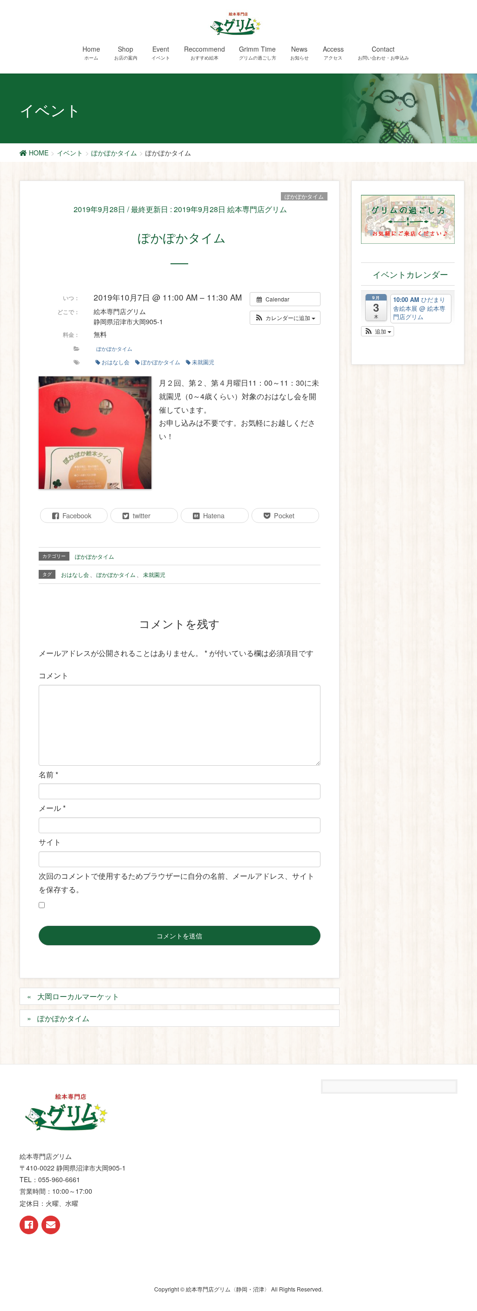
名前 (48, 774)
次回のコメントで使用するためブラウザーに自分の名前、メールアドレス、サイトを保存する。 (176, 882)
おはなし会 (115, 362)
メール (52, 808)
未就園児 (203, 362)
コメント (53, 675)
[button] (285, 317)
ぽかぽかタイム (304, 196)
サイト (50, 841)
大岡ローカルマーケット (78, 996)
